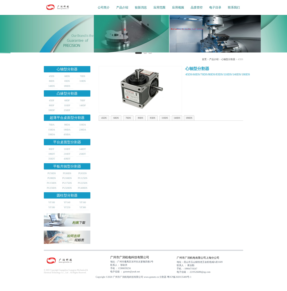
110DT (67, 149)
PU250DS (51, 188)
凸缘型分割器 (67, 93)
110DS (82, 81)
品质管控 (197, 7)
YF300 (82, 207)
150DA (51, 129)
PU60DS (67, 173)
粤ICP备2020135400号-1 (179, 277)
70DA (51, 125)
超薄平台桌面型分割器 (67, 118)
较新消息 (141, 7)
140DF (82, 105)
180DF (51, 110)
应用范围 (159, 7)
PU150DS (51, 183)
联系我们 (234, 7)
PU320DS (67, 188)
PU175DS (67, 183)
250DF (67, 110)
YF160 (82, 202)
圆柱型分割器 (67, 195)
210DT (67, 154)
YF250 (67, 207)
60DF (67, 100)
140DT (82, 149)
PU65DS (82, 173)
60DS (67, 76)
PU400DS (82, 188)
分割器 (162, 277)
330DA (51, 134)
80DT (51, 149)
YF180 (51, 207)
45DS (51, 76)
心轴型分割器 (228, 59)
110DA (82, 125)
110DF (67, 105)
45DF (51, 100)
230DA (82, 129)
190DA (67, 129)
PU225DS (82, 183)
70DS (82, 76)
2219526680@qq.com (200, 272)
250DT (82, 154)
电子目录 (215, 7)
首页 (204, 59)
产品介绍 (122, 7)
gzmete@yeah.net (131, 271)
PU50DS (52, 173)
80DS (51, 81)
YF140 (67, 202)
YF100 (51, 202)
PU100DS (67, 178)
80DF (51, 105)
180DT (51, 154)
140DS (51, 86)
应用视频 (178, 7)
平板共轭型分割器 (67, 166)
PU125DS (82, 178)
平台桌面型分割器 (67, 142)
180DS (67, 86)
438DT (67, 159)
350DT (51, 159)
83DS (67, 81)
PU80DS (52, 178)
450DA (67, 134)
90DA (67, 125)
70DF (82, 100)
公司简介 (104, 7)
